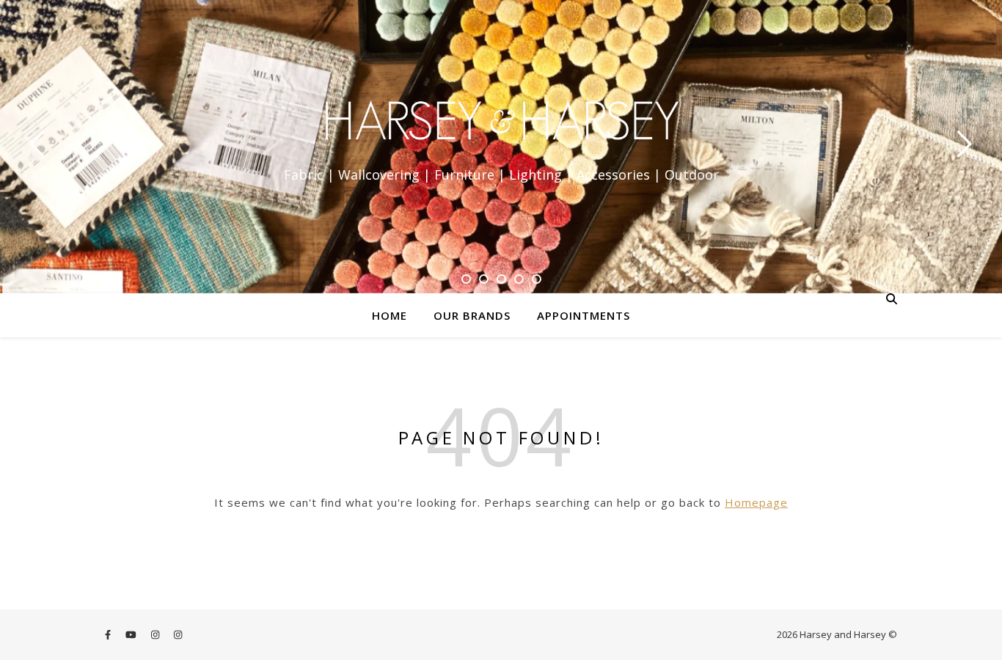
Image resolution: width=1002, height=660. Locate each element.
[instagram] (156, 634)
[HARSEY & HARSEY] (501, 122)
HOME (389, 315)
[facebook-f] (109, 634)
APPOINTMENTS (583, 315)
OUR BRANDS (472, 315)
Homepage (756, 502)
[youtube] (132, 634)
